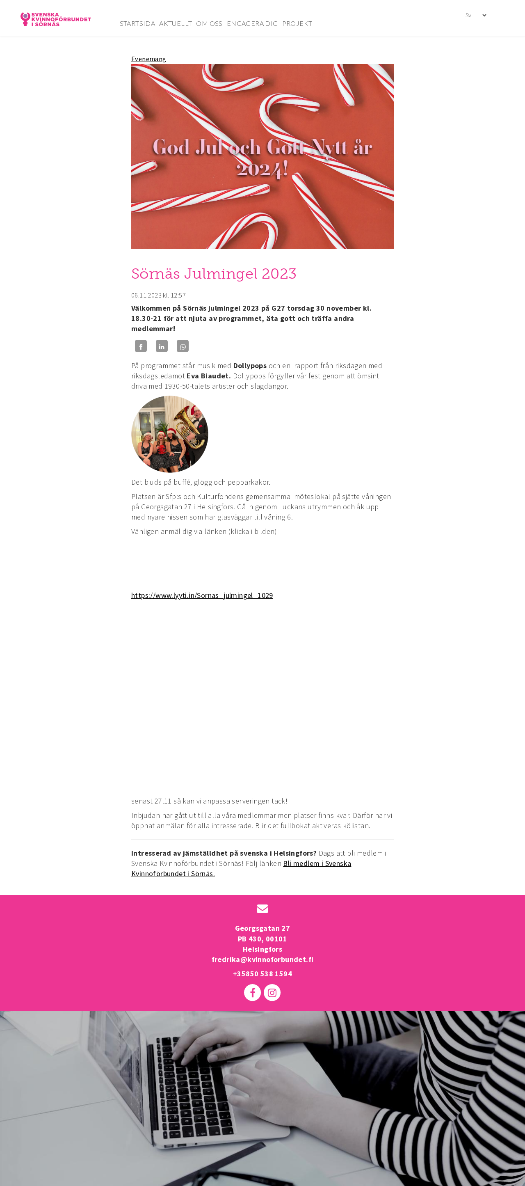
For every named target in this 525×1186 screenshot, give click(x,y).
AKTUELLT (175, 23)
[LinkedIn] (162, 346)
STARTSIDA (137, 23)
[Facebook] (141, 346)
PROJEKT (297, 23)
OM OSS (209, 23)
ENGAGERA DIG (252, 23)
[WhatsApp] (183, 346)
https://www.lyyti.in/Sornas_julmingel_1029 (202, 595)
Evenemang (149, 59)
